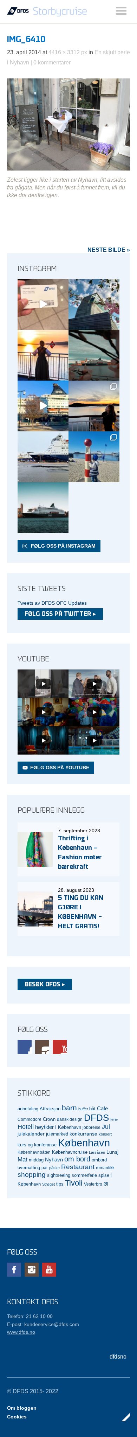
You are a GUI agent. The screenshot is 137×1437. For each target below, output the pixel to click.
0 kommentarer (52, 62)
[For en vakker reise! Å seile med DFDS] (43, 406)
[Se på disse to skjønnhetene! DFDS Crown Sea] (43, 456)
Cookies (17, 1416)
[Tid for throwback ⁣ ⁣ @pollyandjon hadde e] (93, 406)
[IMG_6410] (68, 169)
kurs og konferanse (37, 1144)
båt (92, 1108)
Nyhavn (54, 1159)
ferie (114, 1119)
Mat (22, 1159)
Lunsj (112, 1152)
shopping (32, 1174)
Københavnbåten (34, 1152)
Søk (121, 11)
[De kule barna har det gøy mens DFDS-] (93, 456)
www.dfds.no (21, 1332)
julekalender (31, 1134)
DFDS (96, 1117)
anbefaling (28, 1108)
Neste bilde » (108, 250)
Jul (106, 1126)
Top (122, 1417)
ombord (99, 1160)
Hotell (26, 1126)
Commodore (29, 1119)
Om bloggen (22, 1408)
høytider (44, 1127)
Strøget (48, 1184)
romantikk (105, 1167)
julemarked (57, 1134)
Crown (49, 1119)
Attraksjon (50, 1108)
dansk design (70, 1119)
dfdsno (118, 1357)
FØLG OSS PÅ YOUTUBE (59, 767)
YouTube (60, 1047)
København (84, 1142)
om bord (77, 1159)
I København (68, 1127)
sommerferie (84, 1175)
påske (54, 1168)
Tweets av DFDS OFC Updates (52, 603)
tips (60, 1184)
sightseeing (58, 1175)
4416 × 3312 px (67, 52)
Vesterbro (93, 1184)
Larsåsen (97, 1152)
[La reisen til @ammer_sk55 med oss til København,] (43, 304)
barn (69, 1108)
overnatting (29, 1167)
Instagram (42, 1047)
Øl (106, 1184)
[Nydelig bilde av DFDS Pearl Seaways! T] (93, 355)
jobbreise (91, 1127)
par (44, 1167)
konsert (105, 1134)
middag (36, 1159)
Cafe (102, 1108)
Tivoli (74, 1183)
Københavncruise (69, 1152)
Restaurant (77, 1167)
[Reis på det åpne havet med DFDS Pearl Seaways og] (43, 507)
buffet (83, 1109)
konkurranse (83, 1134)
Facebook (25, 1047)
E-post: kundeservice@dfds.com (43, 1324)
